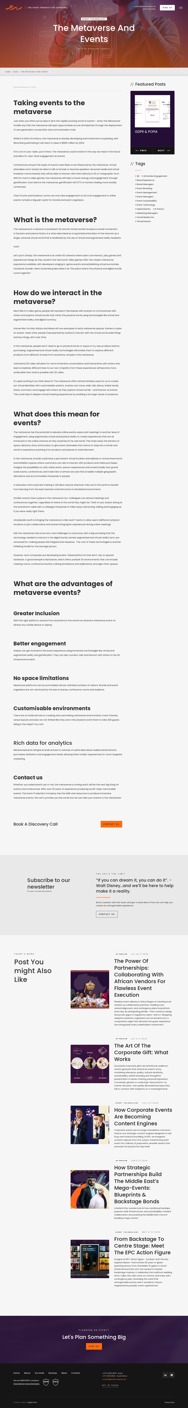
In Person (121, 954)
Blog (15, 72)
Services (52, 1372)
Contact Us (107, 914)
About (27, 1372)
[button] (181, 8)
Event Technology (94, 19)
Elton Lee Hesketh (99, 49)
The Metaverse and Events (34, 72)
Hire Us (167, 8)
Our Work (39, 1372)
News (64, 1372)
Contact (75, 1372)
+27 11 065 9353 (108, 1376)
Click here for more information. (26, 1384)
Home (8, 72)
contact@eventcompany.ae (145, 6)
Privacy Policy (170, 1402)
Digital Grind (32, 1402)
